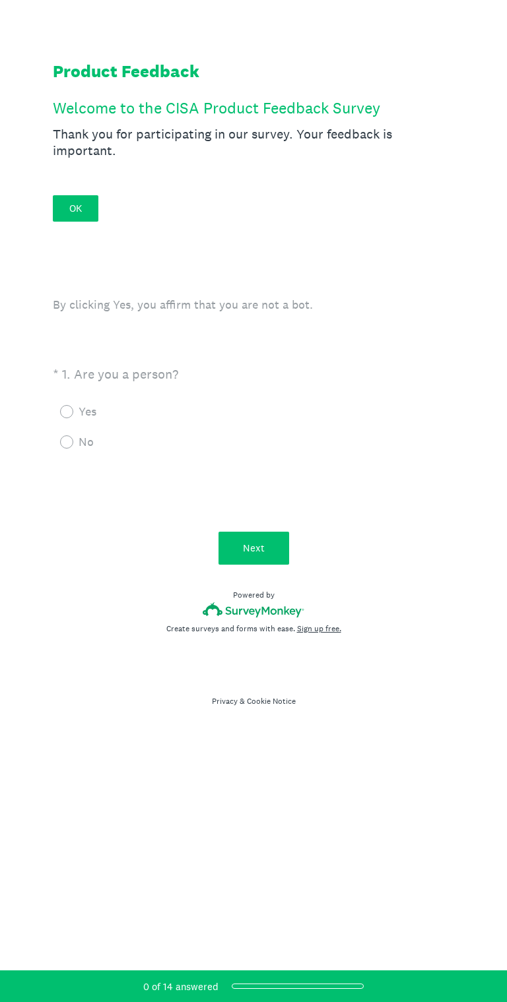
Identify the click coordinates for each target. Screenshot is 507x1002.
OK (75, 208)
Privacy (225, 701)
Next (254, 548)
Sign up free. (319, 628)
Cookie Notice (271, 701)
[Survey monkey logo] (254, 610)
